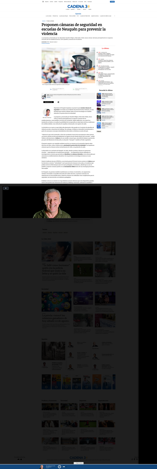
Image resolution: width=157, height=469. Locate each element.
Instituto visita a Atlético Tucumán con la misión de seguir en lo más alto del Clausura (106, 55)
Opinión (55, 1)
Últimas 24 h (74, 1)
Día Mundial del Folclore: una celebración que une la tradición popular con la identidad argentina (106, 83)
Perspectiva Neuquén (46, 43)
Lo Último (67, 9)
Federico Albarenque (47, 117)
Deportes (47, 1)
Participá (112, 1)
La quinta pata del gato (63, 15)
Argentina (72, 9)
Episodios (48, 97)
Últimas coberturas (67, 1)
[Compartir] (58, 102)
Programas (61, 1)
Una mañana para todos (105, 65)
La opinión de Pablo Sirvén (85, 15)
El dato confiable (72, 15)
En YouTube (80, 1)
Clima (85, 1)
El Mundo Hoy (55, 15)
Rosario (84, 9)
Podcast (99, 131)
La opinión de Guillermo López (105, 15)
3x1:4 (78, 15)
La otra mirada (48, 15)
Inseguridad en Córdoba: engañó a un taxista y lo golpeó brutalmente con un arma (106, 68)
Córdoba (78, 9)
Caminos (51, 1)
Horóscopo (90, 1)
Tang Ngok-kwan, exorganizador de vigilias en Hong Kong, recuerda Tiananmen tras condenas (106, 75)
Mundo (90, 9)
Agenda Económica (95, 15)
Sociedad (102, 59)
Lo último (105, 48)
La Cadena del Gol (104, 52)
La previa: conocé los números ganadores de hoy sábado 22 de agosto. (105, 61)
